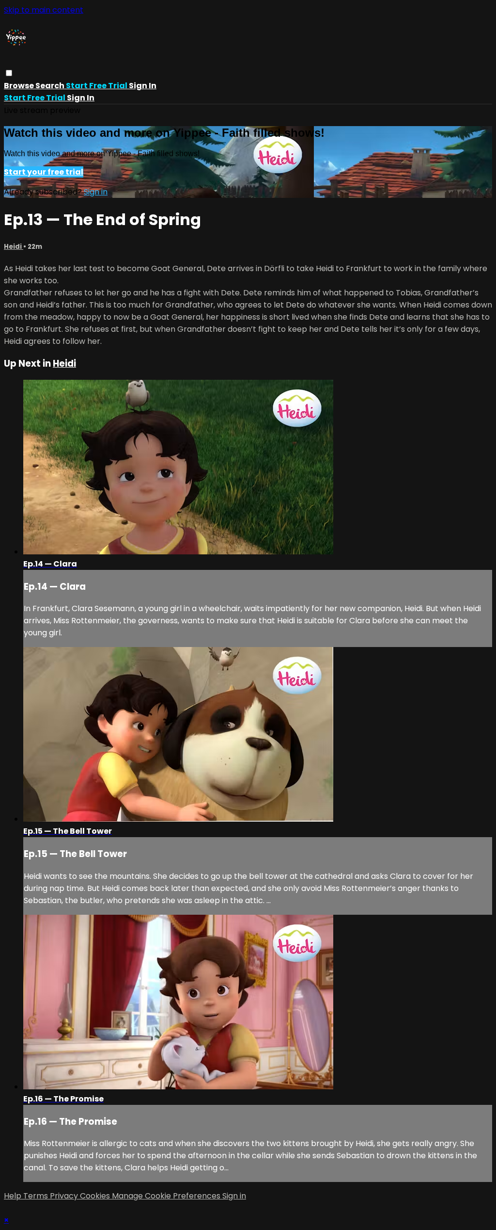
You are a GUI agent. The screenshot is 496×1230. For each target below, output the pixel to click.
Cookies (96, 1195)
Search (50, 85)
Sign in (142, 85)
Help (13, 1195)
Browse (19, 85)
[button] (9, 73)
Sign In (80, 97)
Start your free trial (43, 172)
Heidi (13, 246)
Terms (36, 1195)
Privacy (65, 1195)
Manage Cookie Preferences (167, 1195)
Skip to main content (43, 10)
